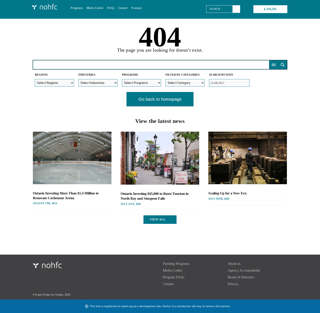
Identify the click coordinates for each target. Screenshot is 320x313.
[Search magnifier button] (282, 64)
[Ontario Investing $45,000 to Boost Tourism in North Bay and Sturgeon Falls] (160, 158)
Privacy (233, 284)
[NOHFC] (45, 5)
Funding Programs (176, 263)
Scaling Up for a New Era (227, 193)
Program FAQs (173, 277)
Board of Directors (241, 277)
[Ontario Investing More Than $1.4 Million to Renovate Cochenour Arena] (72, 158)
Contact (168, 284)
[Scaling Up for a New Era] (247, 158)
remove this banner (218, 306)
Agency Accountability (244, 270)
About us (234, 263)
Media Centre (172, 270)
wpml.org (127, 306)
